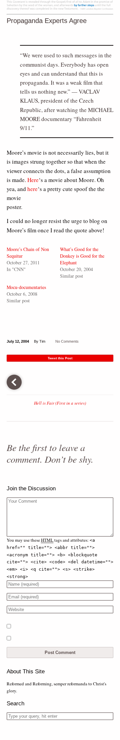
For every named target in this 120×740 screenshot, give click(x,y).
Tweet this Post (60, 358)
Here (33, 180)
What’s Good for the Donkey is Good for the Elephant (82, 256)
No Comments (67, 341)
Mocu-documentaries (26, 287)
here (32, 189)
